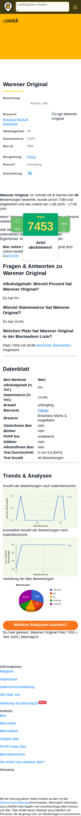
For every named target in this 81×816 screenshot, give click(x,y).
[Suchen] (17, 10)
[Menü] (75, 7)
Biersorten (8, 723)
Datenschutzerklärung (17, 687)
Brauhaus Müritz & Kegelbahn (15, 121)
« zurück (10, 20)
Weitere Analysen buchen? (40, 624)
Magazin (6, 671)
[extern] (27, 770)
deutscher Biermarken (53, 345)
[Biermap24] (8, 7)
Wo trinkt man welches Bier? (22, 762)
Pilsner (31, 157)
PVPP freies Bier (13, 747)
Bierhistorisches (12, 754)
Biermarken (9, 731)
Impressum (8, 679)
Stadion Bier (9, 739)
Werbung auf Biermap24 (19, 703)
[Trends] (29, 173)
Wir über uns (10, 695)
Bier (3, 716)
